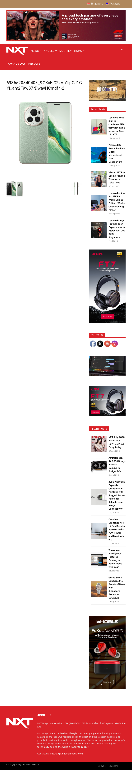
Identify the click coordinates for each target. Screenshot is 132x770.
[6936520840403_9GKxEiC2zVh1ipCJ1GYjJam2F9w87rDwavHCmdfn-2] (45, 170)
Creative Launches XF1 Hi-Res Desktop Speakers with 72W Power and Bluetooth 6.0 (117, 529)
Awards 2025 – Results (24, 63)
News (35, 51)
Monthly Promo (70, 51)
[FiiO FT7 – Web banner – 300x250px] (107, 415)
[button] (122, 49)
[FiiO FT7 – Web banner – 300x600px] (107, 321)
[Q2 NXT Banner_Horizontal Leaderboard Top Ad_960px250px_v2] (66, 40)
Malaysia (102, 765)
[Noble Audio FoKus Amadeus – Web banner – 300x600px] (107, 688)
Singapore (113, 765)
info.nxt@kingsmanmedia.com (66, 753)
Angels (49, 51)
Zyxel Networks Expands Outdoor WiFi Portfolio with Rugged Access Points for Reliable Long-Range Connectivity (117, 495)
